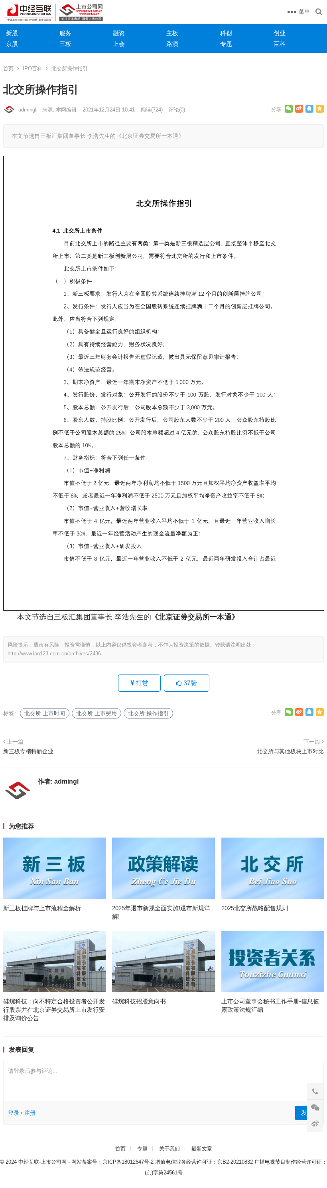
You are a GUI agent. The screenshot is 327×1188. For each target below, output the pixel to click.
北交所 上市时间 (44, 713)
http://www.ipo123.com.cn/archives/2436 (54, 654)
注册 (29, 1113)
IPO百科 (32, 69)
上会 (119, 43)
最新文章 (201, 1149)
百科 (280, 43)
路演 (172, 43)
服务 (65, 33)
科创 (226, 33)
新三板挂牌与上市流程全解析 (42, 908)
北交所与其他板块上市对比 (290, 751)
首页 (8, 69)
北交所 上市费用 (96, 713)
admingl (27, 110)
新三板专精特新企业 (28, 751)
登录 (13, 1113)
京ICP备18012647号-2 (128, 1162)
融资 (119, 33)
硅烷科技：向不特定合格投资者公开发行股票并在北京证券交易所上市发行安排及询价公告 (54, 1009)
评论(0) (177, 110)
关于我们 (169, 1149)
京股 (12, 43)
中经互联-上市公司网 (42, 1162)
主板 (172, 33)
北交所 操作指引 (148, 713)
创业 (280, 33)
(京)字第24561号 (164, 1173)
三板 (65, 43)
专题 (226, 43)
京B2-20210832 (235, 1162)
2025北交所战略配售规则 (254, 908)
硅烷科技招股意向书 (139, 1001)
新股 (12, 33)
